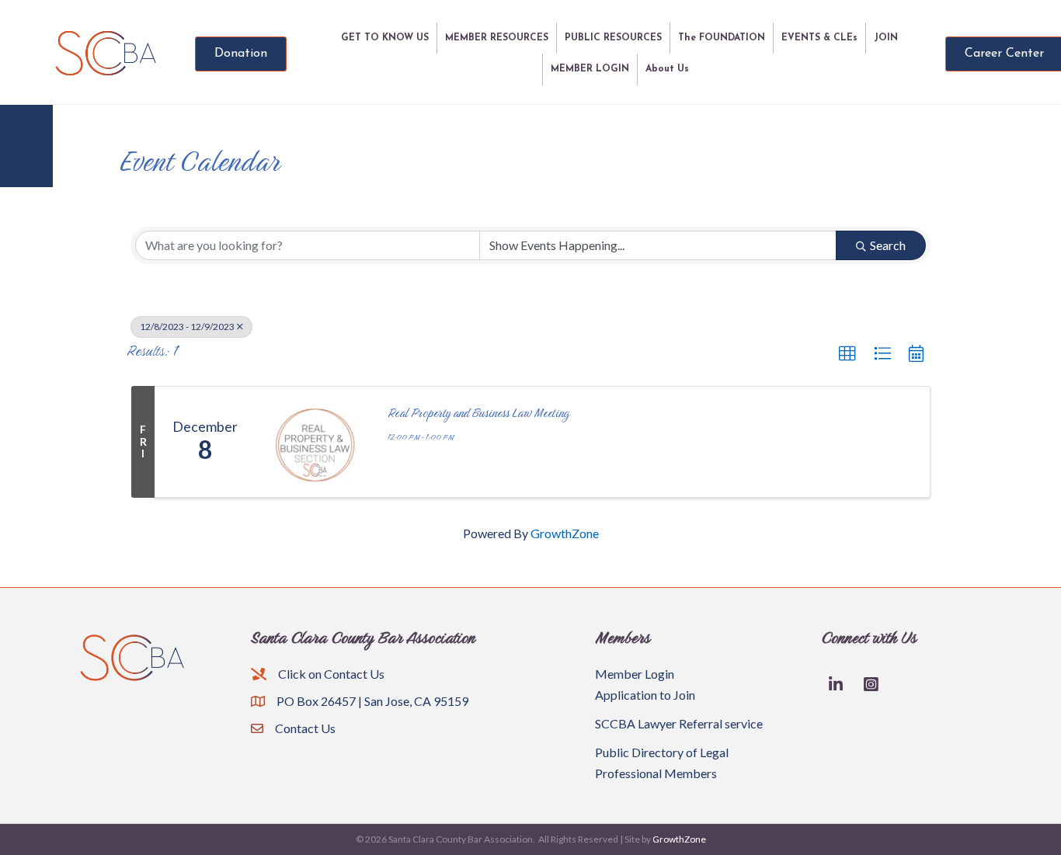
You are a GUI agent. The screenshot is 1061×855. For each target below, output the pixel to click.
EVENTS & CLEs (819, 38)
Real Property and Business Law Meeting (478, 412)
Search (888, 245)
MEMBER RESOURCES (496, 38)
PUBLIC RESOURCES (613, 38)
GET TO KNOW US (385, 38)
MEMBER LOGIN (590, 69)
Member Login (634, 673)
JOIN (886, 38)
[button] (847, 354)
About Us (667, 69)
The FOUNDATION (721, 38)
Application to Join (645, 694)
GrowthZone (564, 533)
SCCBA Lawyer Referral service (679, 723)
